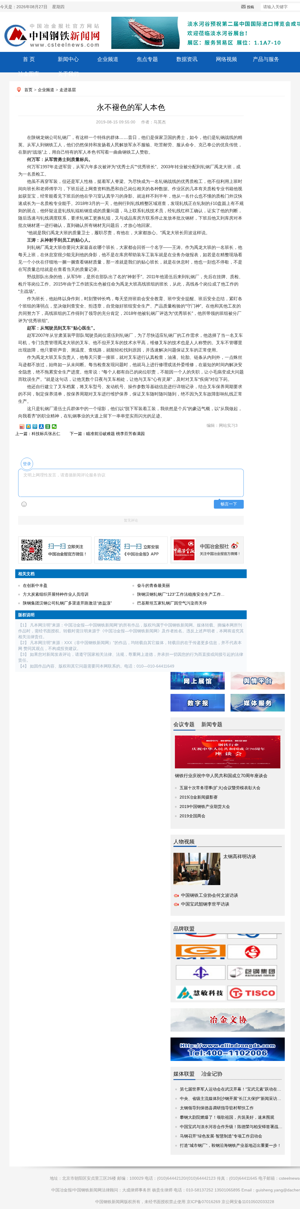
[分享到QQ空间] (31, 426)
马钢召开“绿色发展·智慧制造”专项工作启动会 (221, 1136)
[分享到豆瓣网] (50, 426)
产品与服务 (266, 59)
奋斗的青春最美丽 (153, 585)
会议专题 (184, 724)
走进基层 (67, 89)
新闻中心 (68, 59)
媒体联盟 (184, 1074)
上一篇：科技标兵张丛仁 (37, 433)
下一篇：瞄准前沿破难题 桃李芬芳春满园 (107, 433)
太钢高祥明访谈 (239, 856)
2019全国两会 (192, 816)
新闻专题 (211, 724)
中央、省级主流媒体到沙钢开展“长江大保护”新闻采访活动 (232, 1098)
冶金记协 (211, 1074)
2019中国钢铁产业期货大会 (205, 806)
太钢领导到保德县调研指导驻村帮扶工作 (217, 1108)
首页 (28, 89)
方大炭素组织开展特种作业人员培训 (55, 594)
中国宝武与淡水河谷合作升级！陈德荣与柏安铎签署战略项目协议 (239, 1126)
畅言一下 (229, 504)
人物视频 (184, 842)
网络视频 (226, 59)
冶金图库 (28, 74)
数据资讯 (186, 59)
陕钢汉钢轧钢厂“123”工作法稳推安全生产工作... (180, 594)
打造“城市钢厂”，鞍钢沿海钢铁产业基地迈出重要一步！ (230, 1145)
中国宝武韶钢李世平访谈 (205, 903)
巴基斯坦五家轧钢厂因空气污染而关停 (172, 603)
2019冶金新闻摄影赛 (199, 797)
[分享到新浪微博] (25, 426)
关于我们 (68, 74)
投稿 (250, 7)
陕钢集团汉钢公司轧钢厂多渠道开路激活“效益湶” (67, 603)
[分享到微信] (57, 426)
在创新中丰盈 (35, 585)
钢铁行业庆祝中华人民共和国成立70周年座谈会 (221, 775)
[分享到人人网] (44, 426)
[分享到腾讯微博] (37, 426)
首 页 (29, 59)
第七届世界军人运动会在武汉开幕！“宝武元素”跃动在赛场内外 (237, 1089)
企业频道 (107, 59)
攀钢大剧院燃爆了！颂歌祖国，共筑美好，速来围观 (227, 1117)
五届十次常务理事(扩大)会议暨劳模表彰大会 (220, 787)
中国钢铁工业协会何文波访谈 (209, 895)
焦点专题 (147, 59)
